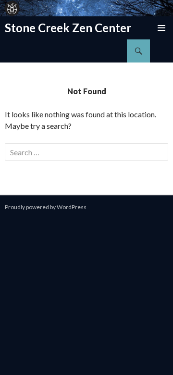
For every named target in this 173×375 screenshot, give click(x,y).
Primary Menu (161, 27)
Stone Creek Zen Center (68, 28)
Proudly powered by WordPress (45, 207)
